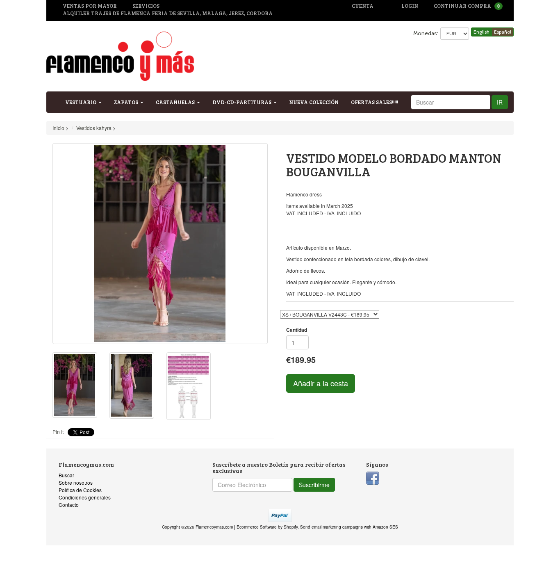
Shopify (291, 527)
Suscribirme (314, 485)
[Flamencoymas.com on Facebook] (372, 477)
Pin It (58, 431)
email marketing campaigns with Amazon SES (355, 527)
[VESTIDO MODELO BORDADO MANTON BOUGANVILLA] (160, 243)
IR (500, 102)
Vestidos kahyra (94, 127)
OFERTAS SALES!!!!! (374, 102)
